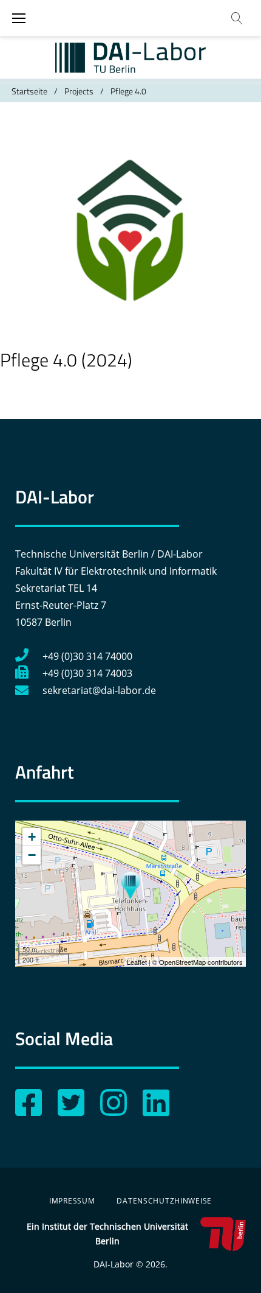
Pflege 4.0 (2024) (66, 360)
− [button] (32, 855)
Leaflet (137, 962)
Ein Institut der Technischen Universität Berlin (107, 1234)
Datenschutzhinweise (164, 1201)
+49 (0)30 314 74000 (87, 656)
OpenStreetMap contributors (201, 962)
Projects (78, 91)
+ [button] (32, 836)
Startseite (29, 91)
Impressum (72, 1201)
